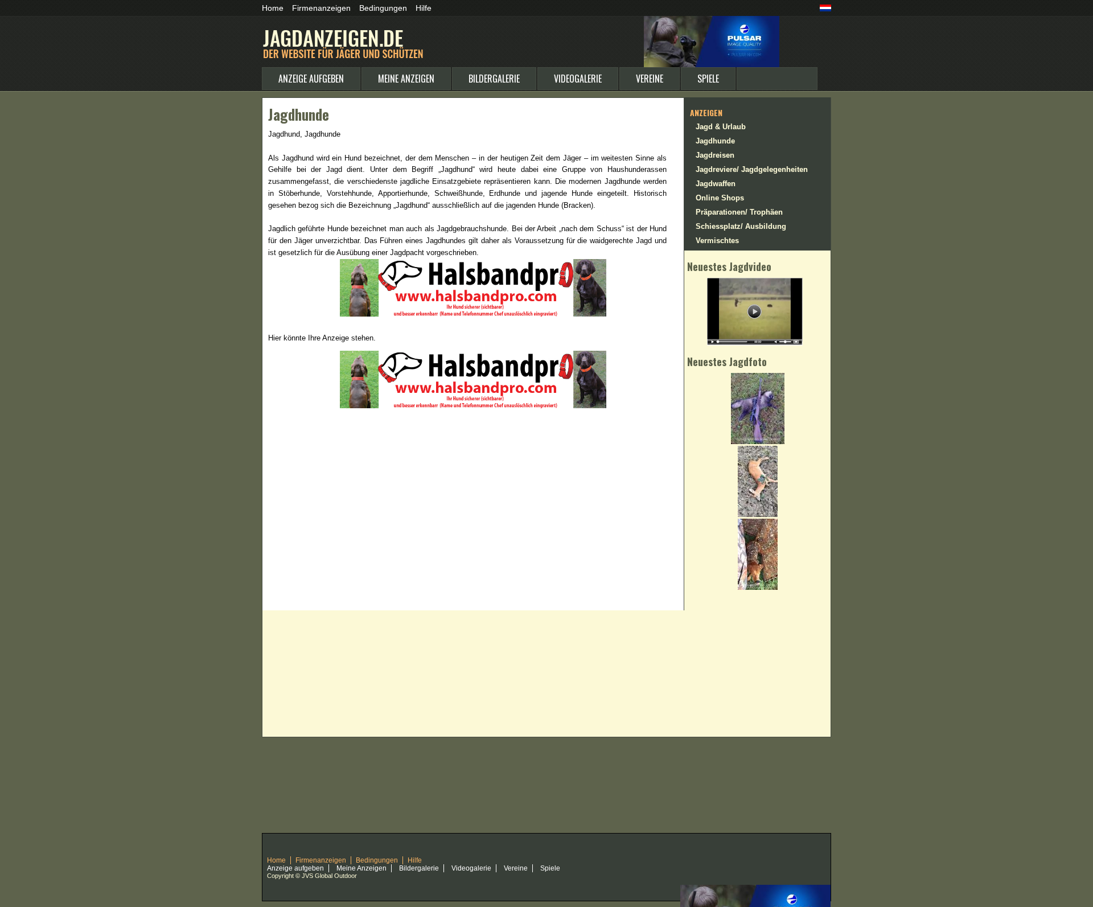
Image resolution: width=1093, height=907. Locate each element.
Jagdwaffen (715, 183)
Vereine (649, 78)
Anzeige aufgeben (311, 78)
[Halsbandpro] (473, 263)
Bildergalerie (494, 78)
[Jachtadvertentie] (825, 9)
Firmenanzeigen (321, 8)
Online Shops (720, 198)
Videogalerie (578, 78)
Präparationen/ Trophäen (739, 212)
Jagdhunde (715, 141)
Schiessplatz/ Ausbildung (741, 226)
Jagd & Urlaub (721, 126)
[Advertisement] (481, 442)
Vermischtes (717, 240)
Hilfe (424, 8)
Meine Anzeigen (406, 78)
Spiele (708, 78)
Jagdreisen (715, 155)
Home (272, 8)
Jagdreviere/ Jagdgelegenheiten (752, 169)
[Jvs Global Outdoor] (711, 21)
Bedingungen (383, 8)
